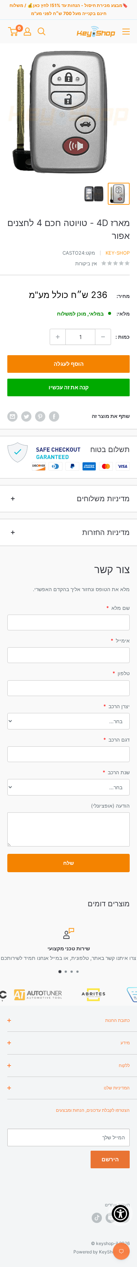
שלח (68, 863)
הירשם (110, 1159)
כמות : (122, 337)
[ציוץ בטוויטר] (26, 416)
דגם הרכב (116, 739)
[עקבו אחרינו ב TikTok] (97, 1218)
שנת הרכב (116, 772)
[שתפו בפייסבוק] (54, 416)
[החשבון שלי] (27, 32)
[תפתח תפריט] (126, 31)
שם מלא (118, 608)
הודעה (110, 805)
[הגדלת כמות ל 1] (57, 337)
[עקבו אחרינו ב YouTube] (111, 1218)
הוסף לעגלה (69, 363)
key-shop (118, 253)
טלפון (121, 673)
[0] (13, 31)
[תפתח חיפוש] (42, 32)
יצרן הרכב (116, 706)
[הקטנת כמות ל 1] (103, 337)
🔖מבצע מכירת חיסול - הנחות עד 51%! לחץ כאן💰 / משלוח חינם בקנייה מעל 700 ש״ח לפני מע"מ (68, 9)
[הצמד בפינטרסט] (40, 416)
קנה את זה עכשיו (69, 387)
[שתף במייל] (12, 416)
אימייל (120, 640)
